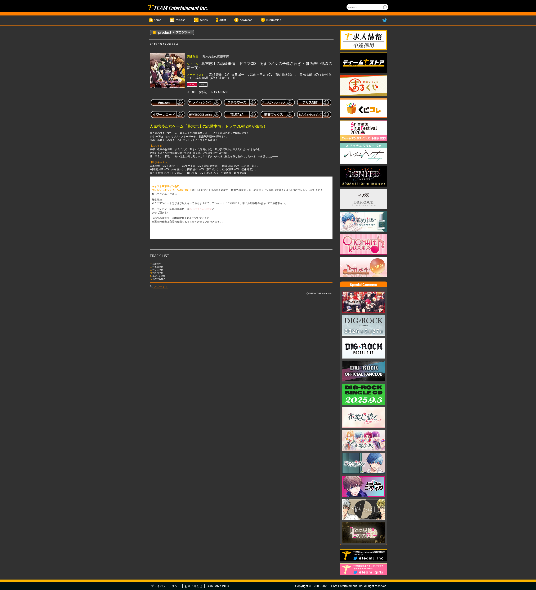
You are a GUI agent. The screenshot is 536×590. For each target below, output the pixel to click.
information (273, 20)
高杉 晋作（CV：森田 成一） (228, 74)
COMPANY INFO (218, 586)
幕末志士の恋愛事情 (215, 56)
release (181, 20)
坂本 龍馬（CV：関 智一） (213, 78)
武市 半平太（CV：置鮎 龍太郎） (272, 74)
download (246, 20)
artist (222, 20)
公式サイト (160, 287)
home (157, 20)
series (204, 20)
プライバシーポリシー (165, 586)
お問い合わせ (193, 586)
